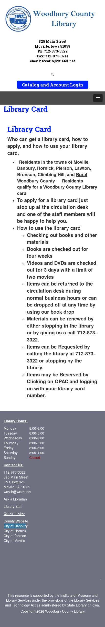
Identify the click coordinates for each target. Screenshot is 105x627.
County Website (16, 521)
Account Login (66, 85)
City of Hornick (15, 530)
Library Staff (13, 506)
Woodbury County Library (65, 611)
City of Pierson (15, 535)
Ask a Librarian (15, 499)
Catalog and (35, 85)
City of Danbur (15, 525)
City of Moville (14, 540)
